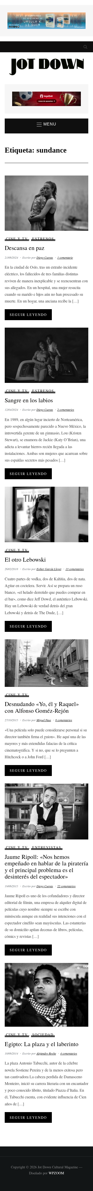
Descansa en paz (24, 248)
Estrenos (43, 238)
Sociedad (43, 1034)
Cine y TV (17, 238)
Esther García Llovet (48, 569)
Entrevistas (46, 847)
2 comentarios (65, 410)
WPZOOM (56, 1173)
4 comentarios (68, 1053)
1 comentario (65, 257)
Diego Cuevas (44, 257)
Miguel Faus (43, 720)
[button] (46, 124)
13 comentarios (74, 569)
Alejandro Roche (46, 1053)
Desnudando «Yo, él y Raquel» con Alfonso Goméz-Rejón (42, 707)
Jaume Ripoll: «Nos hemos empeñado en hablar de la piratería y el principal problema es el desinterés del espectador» (46, 866)
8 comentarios (63, 720)
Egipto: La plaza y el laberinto (41, 1044)
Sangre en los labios (29, 400)
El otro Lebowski (25, 559)
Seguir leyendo (28, 314)
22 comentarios (66, 886)
